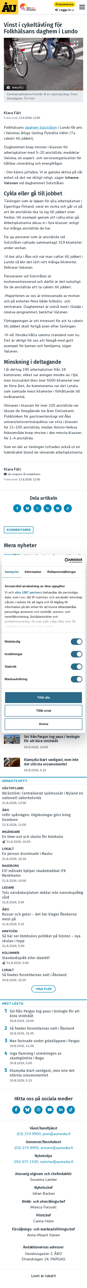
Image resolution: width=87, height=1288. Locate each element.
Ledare (8, 888)
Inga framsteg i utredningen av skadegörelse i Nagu (36, 1058)
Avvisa (43, 724)
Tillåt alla (43, 697)
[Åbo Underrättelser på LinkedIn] (61, 1110)
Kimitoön (9, 931)
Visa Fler (43, 989)
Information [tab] (33, 571)
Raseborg (10, 866)
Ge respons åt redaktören (24, 474)
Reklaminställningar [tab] (61, 571)
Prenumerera (64, 4)
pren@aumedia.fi (56, 1133)
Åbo (5, 810)
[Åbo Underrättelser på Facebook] (16, 1110)
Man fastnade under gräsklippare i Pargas (45, 1043)
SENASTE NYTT (15, 781)
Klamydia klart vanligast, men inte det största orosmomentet (42, 1075)
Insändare (11, 832)
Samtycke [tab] (12, 571)
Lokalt (8, 849)
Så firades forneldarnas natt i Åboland (42, 1030)
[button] (64, 10)
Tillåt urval (43, 710)
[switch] (76, 654)
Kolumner (10, 953)
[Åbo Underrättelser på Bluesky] (27, 1110)
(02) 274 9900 (29, 1133)
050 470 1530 (26, 1161)
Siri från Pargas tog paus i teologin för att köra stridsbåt (45, 1016)
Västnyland (13, 788)
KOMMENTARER (19, 530)
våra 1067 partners (28, 592)
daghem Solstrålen (41, 127)
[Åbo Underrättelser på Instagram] (38, 1110)
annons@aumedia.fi (56, 1147)
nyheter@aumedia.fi (56, 1161)
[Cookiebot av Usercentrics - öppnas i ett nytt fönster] (64, 560)
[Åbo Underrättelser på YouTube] (50, 1110)
